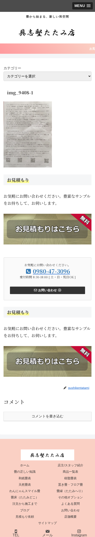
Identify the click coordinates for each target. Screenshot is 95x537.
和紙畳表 (25, 478)
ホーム (24, 465)
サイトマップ (47, 523)
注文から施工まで (24, 503)
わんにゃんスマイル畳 (24, 491)
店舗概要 (70, 516)
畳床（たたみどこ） (25, 497)
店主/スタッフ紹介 (70, 465)
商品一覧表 (70, 471)
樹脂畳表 (70, 478)
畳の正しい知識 (25, 471)
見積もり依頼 (24, 516)
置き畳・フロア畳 (70, 484)
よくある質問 (70, 503)
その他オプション (70, 497)
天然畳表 (25, 484)
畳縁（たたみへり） (70, 491)
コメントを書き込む (47, 416)
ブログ (24, 510)
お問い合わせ (70, 510)
